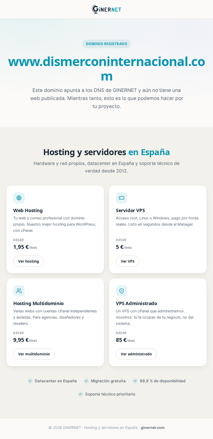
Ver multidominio (34, 353)
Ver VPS (128, 261)
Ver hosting (28, 261)
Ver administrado (136, 353)
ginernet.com (153, 427)
